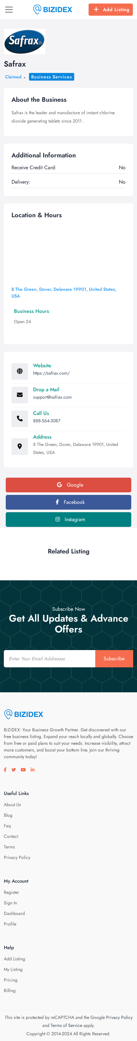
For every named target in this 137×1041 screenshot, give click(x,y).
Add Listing (116, 9)
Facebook (73, 502)
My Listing (13, 969)
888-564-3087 (46, 420)
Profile (10, 924)
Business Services (51, 77)
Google (74, 485)
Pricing (11, 980)
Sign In (10, 903)
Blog (8, 815)
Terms (9, 847)
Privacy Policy (17, 857)
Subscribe (114, 658)
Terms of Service (66, 1025)
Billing (10, 990)
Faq (7, 825)
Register (11, 892)
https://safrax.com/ (51, 373)
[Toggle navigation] (9, 9)
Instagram (74, 519)
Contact (11, 836)
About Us (12, 804)
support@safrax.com (52, 397)
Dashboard (14, 913)
